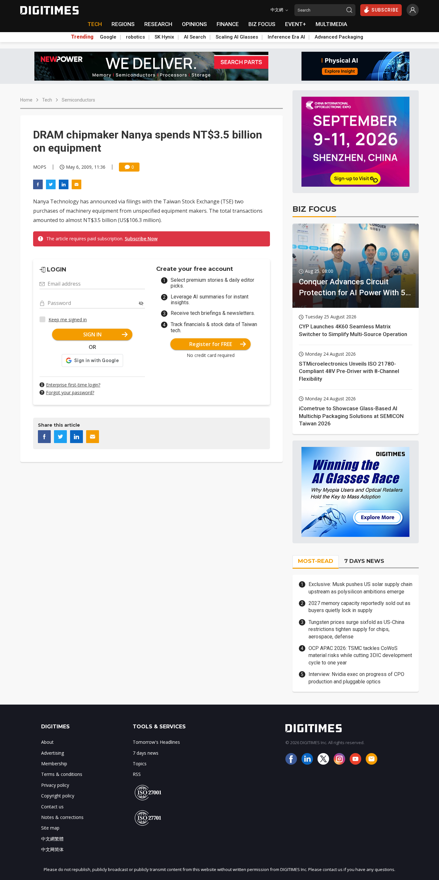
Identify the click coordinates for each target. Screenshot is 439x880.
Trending (82, 37)
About (47, 742)
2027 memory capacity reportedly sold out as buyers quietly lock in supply (359, 606)
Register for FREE (210, 344)
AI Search (195, 37)
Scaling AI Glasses (237, 37)
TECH (94, 24)
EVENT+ (295, 24)
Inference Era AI (286, 37)
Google (108, 37)
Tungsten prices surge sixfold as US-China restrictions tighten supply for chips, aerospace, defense (356, 629)
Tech (47, 99)
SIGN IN (92, 334)
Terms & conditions (61, 774)
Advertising (52, 753)
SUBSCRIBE (385, 10)
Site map (50, 828)
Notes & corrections (62, 817)
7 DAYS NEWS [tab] (364, 561)
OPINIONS (194, 24)
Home (26, 99)
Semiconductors (78, 99)
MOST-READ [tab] (315, 561)
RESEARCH (158, 24)
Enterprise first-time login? (73, 385)
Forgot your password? (70, 392)
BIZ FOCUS (261, 24)
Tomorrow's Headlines (156, 742)
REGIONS (123, 24)
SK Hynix (164, 37)
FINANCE (228, 24)
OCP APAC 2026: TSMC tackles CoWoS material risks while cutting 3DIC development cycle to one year (360, 655)
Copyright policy (57, 796)
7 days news (145, 753)
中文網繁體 (52, 839)
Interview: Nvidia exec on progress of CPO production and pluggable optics (356, 677)
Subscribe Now (141, 239)
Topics (140, 763)
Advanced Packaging (339, 37)
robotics (135, 37)
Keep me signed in (68, 319)
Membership (54, 763)
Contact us (52, 807)
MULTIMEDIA (331, 24)
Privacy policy (55, 785)
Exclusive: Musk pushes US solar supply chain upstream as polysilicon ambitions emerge (360, 587)
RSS (137, 774)
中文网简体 (52, 849)
